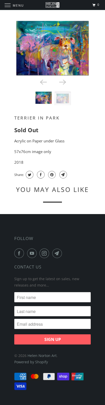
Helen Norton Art (42, 355)
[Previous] (42, 81)
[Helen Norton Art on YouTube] (33, 253)
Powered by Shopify (31, 361)
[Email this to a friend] (62, 174)
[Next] (62, 81)
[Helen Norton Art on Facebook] (20, 253)
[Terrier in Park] (52, 48)
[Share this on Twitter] (28, 174)
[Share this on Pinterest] (51, 174)
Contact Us (28, 267)
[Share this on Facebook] (40, 174)
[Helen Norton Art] (52, 5)
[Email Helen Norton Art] (58, 253)
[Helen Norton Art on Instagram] (45, 253)
